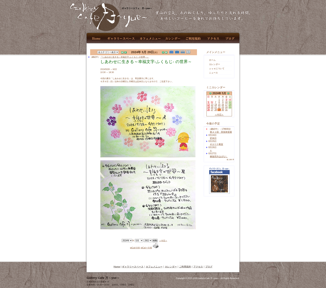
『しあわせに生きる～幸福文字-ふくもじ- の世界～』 (124, 57)
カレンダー (173, 38)
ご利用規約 (193, 38)
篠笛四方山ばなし (219, 156)
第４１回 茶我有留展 (221, 132)
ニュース (213, 72)
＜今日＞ (163, 240)
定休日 (213, 138)
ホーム (212, 60)
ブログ (230, 38)
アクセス (213, 38)
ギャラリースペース (120, 38)
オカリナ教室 (216, 144)
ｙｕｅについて (216, 68)
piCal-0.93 (135, 248)
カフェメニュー (150, 38)
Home (96, 38)
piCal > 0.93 (146, 248)
